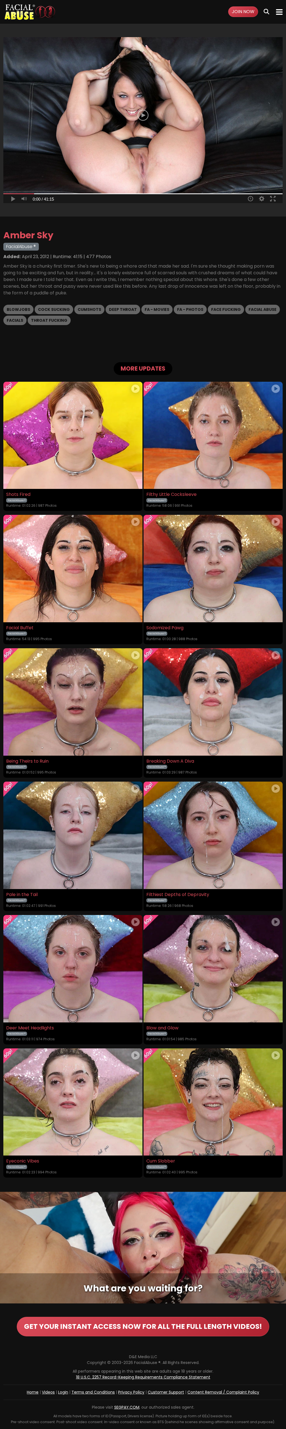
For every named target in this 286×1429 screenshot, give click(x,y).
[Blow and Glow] (213, 968)
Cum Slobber (160, 1161)
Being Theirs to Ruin (27, 761)
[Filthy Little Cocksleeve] (213, 435)
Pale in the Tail (22, 894)
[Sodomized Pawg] (213, 568)
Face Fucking (226, 309)
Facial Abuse (263, 309)
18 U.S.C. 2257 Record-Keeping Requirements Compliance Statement (143, 1377)
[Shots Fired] (72, 435)
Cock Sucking (54, 309)
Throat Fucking (49, 320)
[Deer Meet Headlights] (72, 968)
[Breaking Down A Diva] (213, 702)
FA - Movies (157, 309)
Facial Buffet (20, 628)
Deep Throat (123, 309)
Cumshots (89, 309)
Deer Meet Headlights (30, 1028)
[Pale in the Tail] (72, 835)
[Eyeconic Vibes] (72, 1102)
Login (63, 1392)
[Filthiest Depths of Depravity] (213, 835)
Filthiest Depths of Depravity (177, 894)
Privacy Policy (131, 1392)
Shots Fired (18, 494)
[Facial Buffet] (72, 568)
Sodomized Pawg (164, 628)
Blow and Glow (162, 1028)
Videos (48, 1392)
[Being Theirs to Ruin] (72, 702)
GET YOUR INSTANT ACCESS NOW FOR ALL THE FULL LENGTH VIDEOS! (143, 1326)
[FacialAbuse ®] (29, 12)
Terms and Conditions (93, 1392)
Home (33, 1392)
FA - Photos (190, 309)
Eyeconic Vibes (22, 1161)
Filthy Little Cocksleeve (171, 494)
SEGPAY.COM (126, 1407)
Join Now (243, 11)
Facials (15, 320)
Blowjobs (18, 309)
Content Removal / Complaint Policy (223, 1392)
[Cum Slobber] (213, 1102)
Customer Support (166, 1392)
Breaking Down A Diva (170, 761)
